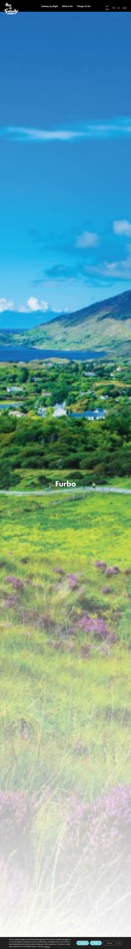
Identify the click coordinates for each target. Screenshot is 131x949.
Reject (96, 943)
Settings (109, 943)
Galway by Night (49, 6)
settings (47, 946)
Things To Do (83, 6)
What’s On (67, 6)
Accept (82, 943)
